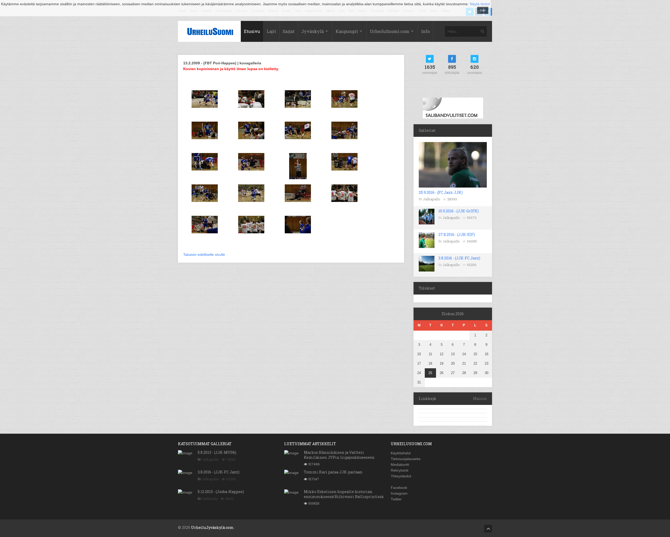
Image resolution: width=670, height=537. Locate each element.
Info (425, 31)
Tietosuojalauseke (406, 459)
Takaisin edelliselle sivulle (204, 254)
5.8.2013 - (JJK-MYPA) (217, 452)
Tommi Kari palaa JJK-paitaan (333, 472)
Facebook (399, 487)
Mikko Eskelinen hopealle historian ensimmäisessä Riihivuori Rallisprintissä (343, 494)
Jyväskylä (312, 31)
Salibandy (210, 498)
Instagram (399, 493)
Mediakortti (400, 464)
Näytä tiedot (480, 4)
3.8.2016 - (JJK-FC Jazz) (459, 258)
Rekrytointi (399, 470)
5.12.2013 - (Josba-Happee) (221, 491)
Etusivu (252, 31)
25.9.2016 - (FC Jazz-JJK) (441, 192)
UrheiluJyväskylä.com (212, 527)
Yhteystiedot (401, 476)
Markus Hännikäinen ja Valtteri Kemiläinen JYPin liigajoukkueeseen (339, 455)
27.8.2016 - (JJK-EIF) (456, 234)
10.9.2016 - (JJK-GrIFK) (458, 210)
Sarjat (289, 31)
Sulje (483, 10)
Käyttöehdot (401, 453)
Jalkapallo (431, 199)
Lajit (271, 31)
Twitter (396, 499)
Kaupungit (347, 31)
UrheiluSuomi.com (389, 31)
